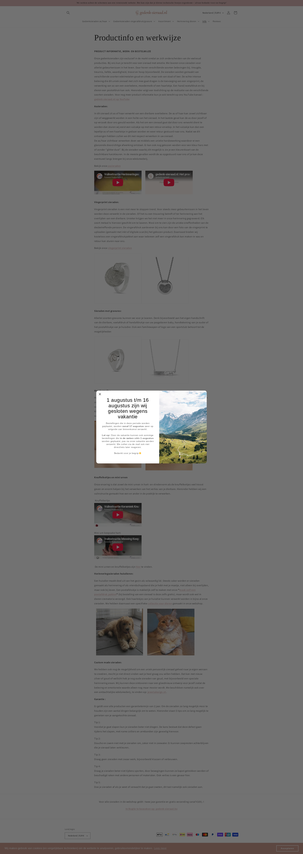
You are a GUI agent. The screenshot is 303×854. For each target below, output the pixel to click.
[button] (100, 394)
